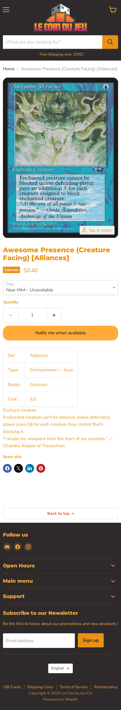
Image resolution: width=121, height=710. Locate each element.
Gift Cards (12, 687)
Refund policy (106, 687)
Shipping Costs (40, 687)
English (57, 668)
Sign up (91, 640)
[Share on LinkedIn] (29, 468)
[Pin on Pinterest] (40, 468)
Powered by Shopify (60, 699)
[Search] (110, 42)
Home (9, 68)
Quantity (11, 302)
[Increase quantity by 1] (54, 315)
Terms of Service (74, 687)
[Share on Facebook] (7, 468)
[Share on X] (18, 468)
